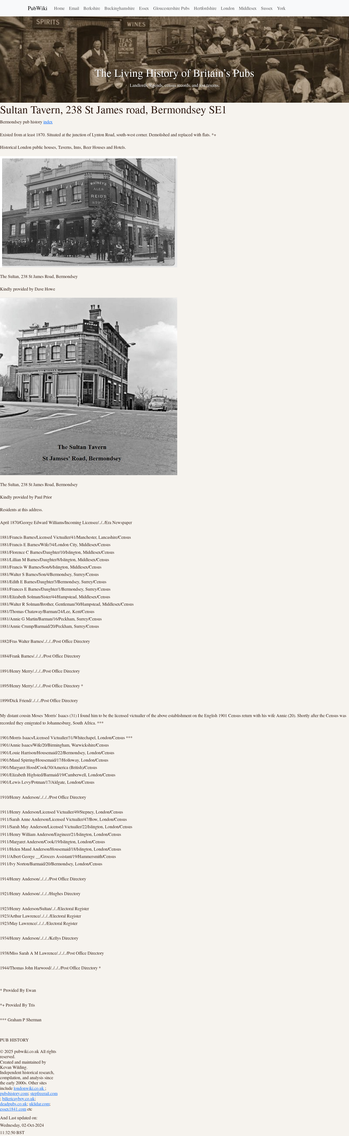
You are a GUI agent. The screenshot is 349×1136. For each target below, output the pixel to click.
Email (74, 8)
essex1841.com (13, 1109)
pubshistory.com (14, 1093)
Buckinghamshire (119, 8)
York (281, 8)
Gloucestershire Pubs (171, 8)
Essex (144, 8)
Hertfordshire (205, 8)
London (227, 8)
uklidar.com (39, 1104)
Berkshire (91, 8)
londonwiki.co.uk (29, 1088)
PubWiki (37, 8)
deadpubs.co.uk (13, 1104)
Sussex (267, 8)
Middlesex (248, 8)
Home (59, 8)
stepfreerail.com (44, 1093)
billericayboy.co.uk (18, 1098)
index (48, 122)
